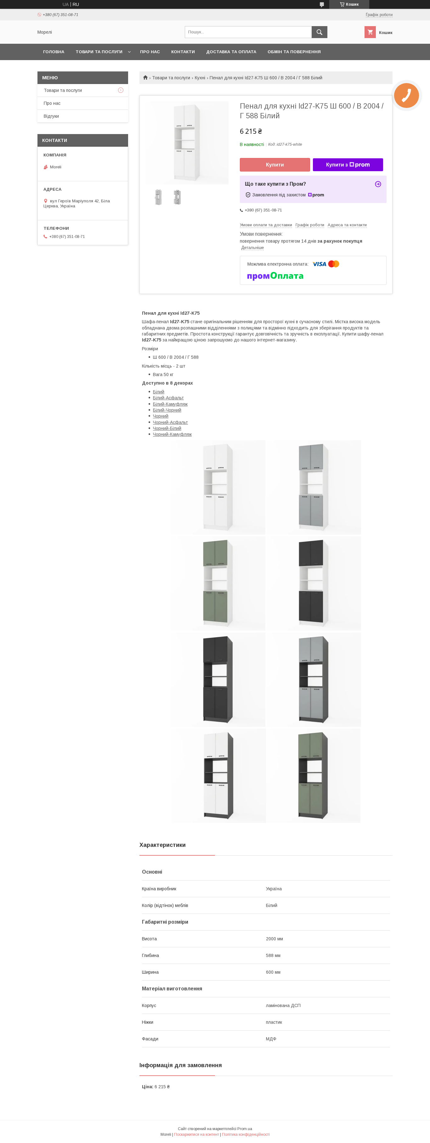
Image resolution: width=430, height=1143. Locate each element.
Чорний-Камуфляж (172, 434)
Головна (53, 51)
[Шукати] (319, 32)
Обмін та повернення (294, 51)
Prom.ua (244, 1129)
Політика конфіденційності (246, 1134)
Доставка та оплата (231, 51)
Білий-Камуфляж (170, 404)
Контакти (183, 51)
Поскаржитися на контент (196, 1134)
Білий (158, 391)
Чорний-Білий (167, 428)
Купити (275, 164)
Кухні (200, 77)
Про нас (150, 51)
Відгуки (51, 116)
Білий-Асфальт (168, 397)
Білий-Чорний (167, 410)
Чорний (160, 416)
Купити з (337, 164)
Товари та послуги (99, 51)
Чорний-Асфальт (170, 422)
